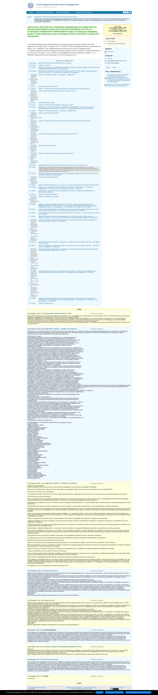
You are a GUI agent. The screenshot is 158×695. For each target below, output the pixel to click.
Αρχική (31, 12)
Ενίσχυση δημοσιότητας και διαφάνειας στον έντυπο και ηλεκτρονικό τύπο (55, 16)
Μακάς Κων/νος (49, 600)
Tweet (108, 67)
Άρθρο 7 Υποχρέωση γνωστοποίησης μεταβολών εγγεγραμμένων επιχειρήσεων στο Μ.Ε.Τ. (64, 88)
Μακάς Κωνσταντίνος (51, 570)
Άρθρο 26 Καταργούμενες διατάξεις (49, 196)
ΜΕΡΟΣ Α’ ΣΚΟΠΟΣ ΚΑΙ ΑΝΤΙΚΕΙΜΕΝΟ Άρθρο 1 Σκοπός (55, 63)
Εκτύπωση (110, 51)
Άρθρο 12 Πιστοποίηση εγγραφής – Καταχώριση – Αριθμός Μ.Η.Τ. (58, 110)
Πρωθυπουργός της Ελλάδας (44, 12)
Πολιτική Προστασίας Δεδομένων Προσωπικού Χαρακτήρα (82, 687)
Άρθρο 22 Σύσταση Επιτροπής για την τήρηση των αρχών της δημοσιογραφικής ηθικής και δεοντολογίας (69, 185)
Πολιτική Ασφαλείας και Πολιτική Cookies (81, 689)
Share (114, 67)
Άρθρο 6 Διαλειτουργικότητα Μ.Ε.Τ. (49, 86)
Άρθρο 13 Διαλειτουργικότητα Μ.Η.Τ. (49, 113)
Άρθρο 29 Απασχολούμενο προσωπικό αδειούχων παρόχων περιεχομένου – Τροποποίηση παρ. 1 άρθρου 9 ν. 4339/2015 (69, 213)
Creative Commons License (117, 687)
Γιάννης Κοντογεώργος (51, 659)
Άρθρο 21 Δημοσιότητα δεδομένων (49, 177)
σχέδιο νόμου (111, 41)
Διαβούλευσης (122, 60)
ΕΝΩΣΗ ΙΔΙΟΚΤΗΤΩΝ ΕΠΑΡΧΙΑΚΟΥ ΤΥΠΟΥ (58, 313)
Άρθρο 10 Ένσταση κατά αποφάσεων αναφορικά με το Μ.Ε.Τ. (56, 105)
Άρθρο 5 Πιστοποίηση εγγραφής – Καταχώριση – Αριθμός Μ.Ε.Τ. (57, 74)
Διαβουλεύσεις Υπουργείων (84, 12)
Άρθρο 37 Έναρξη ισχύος (46, 303)
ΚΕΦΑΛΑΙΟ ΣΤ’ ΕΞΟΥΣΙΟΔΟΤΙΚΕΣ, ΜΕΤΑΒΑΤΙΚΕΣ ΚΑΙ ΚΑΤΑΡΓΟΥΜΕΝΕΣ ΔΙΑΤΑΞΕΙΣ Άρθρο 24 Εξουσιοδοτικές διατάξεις (66, 191)
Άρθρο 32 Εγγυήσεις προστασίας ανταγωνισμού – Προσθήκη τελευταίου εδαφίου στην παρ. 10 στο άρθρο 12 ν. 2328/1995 (69, 242)
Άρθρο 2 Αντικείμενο (44, 65)
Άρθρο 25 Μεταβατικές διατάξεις (48, 194)
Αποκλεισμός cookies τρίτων (114, 692)
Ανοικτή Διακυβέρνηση (62, 12)
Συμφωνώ (99, 692)
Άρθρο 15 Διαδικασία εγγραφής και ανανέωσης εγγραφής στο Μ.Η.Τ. (58, 134)
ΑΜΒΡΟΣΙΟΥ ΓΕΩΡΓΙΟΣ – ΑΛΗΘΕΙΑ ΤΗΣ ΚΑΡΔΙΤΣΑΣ (61, 329)
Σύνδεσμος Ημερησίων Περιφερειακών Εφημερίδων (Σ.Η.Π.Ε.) (63, 646)
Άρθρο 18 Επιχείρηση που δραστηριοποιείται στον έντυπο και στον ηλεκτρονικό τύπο (63, 165)
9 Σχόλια (109, 58)
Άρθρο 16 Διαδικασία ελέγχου (47, 145)
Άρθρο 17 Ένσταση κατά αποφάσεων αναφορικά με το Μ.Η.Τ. (56, 153)
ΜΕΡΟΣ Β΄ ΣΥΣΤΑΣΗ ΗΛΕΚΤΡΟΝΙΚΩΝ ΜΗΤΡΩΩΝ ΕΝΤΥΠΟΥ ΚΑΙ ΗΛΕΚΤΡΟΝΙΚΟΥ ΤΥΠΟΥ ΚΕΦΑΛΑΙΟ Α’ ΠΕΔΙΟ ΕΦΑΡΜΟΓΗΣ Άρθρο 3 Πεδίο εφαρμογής (69, 68)
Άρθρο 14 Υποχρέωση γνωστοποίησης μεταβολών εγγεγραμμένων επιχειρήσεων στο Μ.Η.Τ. (65, 120)
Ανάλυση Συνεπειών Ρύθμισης (116, 43)
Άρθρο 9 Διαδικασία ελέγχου (47, 102)
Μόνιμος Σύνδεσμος (97, 313)
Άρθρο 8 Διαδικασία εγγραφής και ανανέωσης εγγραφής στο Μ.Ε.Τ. (58, 91)
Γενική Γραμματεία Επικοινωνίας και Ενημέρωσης (57, 4)
